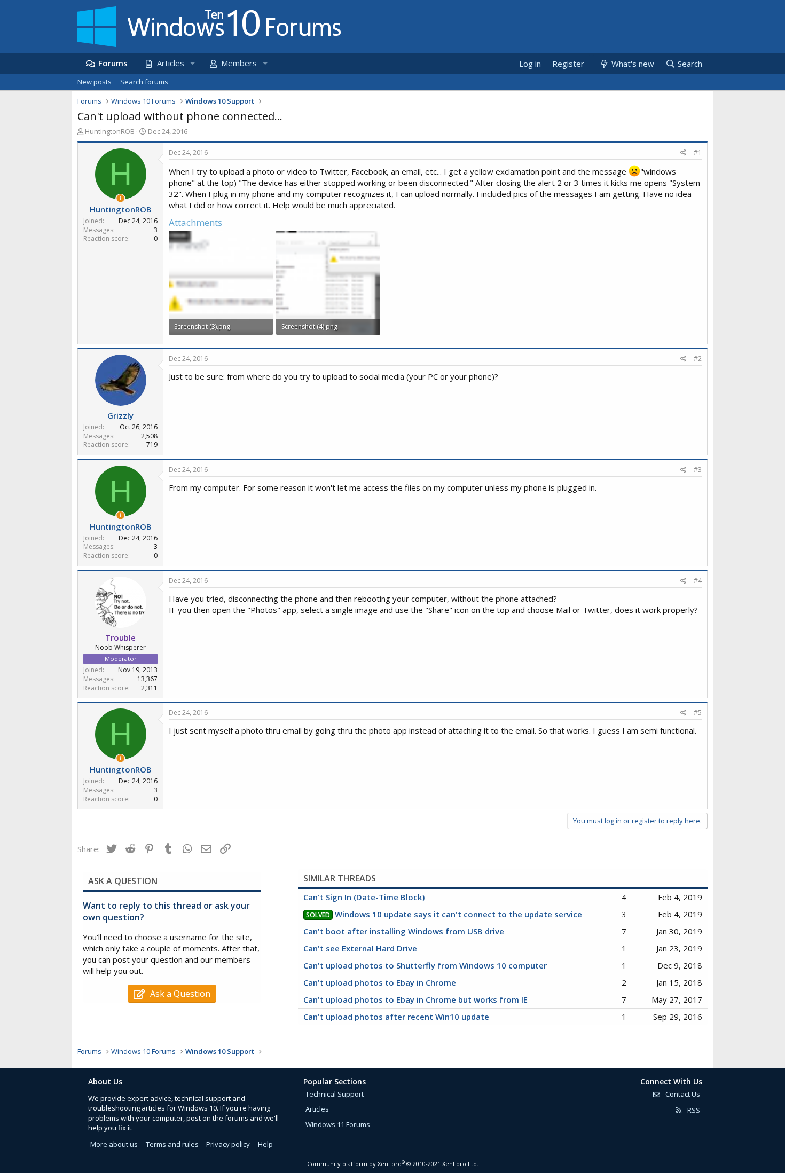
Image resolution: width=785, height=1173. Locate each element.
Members (239, 63)
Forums (113, 63)
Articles (170, 63)
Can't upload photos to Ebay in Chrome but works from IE (415, 999)
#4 (698, 580)
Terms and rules (172, 1144)
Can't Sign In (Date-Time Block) (364, 897)
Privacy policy (228, 1144)
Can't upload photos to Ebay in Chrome (379, 982)
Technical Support (334, 1094)
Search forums (144, 81)
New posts (94, 81)
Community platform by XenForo (392, 1164)
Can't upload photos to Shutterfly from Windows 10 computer (425, 965)
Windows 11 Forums (337, 1124)
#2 (698, 358)
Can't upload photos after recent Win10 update (396, 1016)
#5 (698, 712)
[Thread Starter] (120, 198)
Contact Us (682, 1094)
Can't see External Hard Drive (360, 948)
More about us (114, 1144)
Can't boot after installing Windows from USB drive (403, 931)
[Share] (683, 153)
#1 (698, 152)
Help (265, 1144)
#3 (698, 469)
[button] (192, 63)
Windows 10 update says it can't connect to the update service (458, 914)
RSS (693, 1110)
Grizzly (120, 415)
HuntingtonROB (110, 131)
